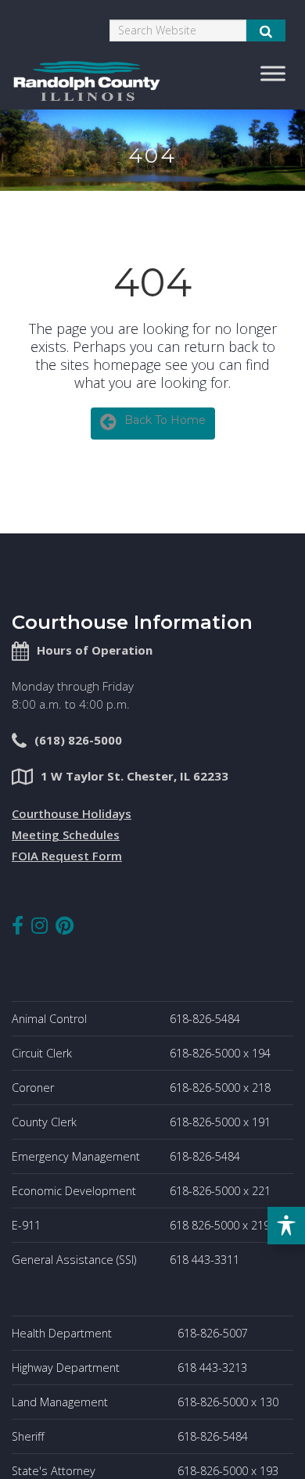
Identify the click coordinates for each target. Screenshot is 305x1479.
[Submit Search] (265, 30)
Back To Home (165, 420)
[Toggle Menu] (272, 73)
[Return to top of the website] (261, 1435)
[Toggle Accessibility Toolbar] (286, 1225)
